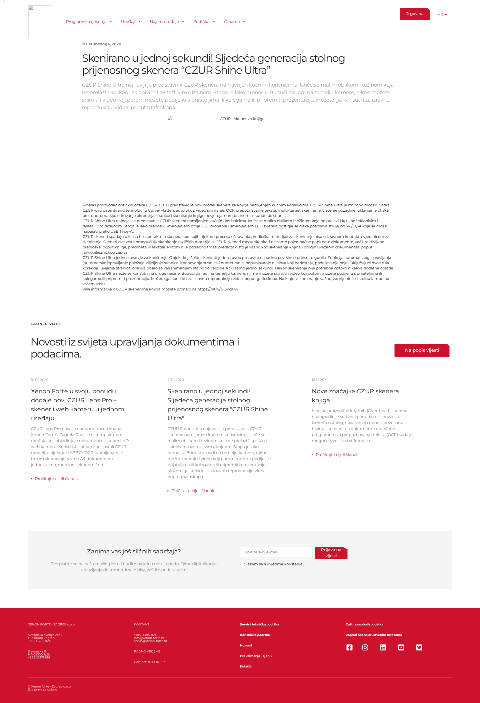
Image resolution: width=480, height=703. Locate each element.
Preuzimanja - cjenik (256, 656)
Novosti (246, 645)
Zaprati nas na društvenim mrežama (374, 635)
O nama (232, 21)
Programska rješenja (86, 21)
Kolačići (246, 666)
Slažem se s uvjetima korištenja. (273, 564)
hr (442, 14)
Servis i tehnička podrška (259, 624)
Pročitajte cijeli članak (56, 478)
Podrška (201, 21)
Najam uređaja (164, 21)
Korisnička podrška (255, 635)
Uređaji (128, 21)
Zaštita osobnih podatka (364, 624)
